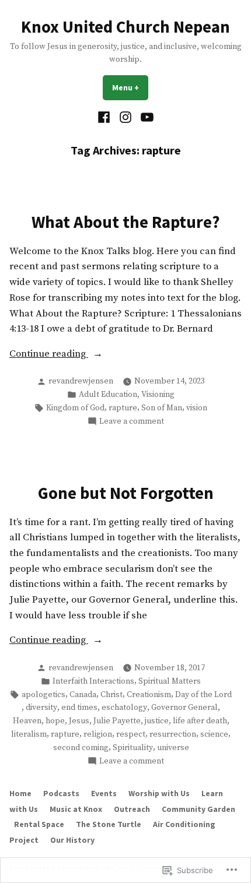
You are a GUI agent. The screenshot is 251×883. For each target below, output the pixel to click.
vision (196, 408)
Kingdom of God (75, 408)
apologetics (43, 694)
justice (157, 721)
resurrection (172, 734)
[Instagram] (126, 117)
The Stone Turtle (108, 824)
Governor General (184, 707)
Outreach (132, 809)
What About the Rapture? (126, 222)
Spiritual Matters (169, 681)
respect (130, 734)
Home (20, 793)
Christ (111, 694)
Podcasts (61, 793)
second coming (81, 748)
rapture (123, 408)
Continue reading (48, 355)
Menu (130, 87)
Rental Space (39, 824)
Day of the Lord (203, 694)
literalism (29, 734)
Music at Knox (76, 809)
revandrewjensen (80, 381)
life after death (200, 721)
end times (79, 707)
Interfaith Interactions (93, 681)
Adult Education (108, 394)
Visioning (158, 394)
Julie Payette (117, 721)
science (214, 734)
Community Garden (198, 809)
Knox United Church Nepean (125, 26)
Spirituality (133, 748)
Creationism (149, 694)
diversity (41, 707)
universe (173, 748)
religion (97, 734)
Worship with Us (159, 793)
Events (104, 793)
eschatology (124, 707)
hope (55, 721)
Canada (82, 694)
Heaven (27, 721)
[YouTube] (145, 117)
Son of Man (161, 408)
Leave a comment (131, 422)
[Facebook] (105, 117)
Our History (72, 840)
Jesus (79, 721)
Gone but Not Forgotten (126, 493)
